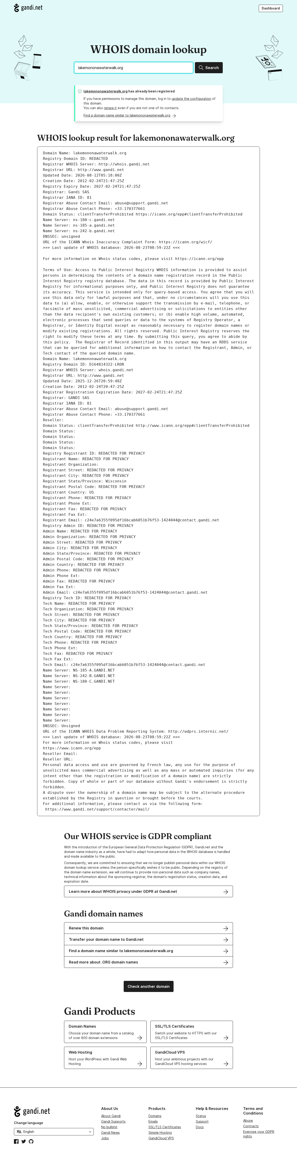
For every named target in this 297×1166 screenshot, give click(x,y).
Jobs (105, 1138)
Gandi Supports (113, 1121)
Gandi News (110, 1132)
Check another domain (149, 986)
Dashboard (271, 8)
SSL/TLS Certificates (164, 1127)
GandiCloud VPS (161, 1138)
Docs (200, 1127)
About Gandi (111, 1116)
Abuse (248, 1120)
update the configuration (191, 99)
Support (202, 1121)
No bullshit (109, 1127)
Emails (153, 1121)
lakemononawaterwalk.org (106, 91)
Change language (28, 1123)
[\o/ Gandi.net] (54, 1111)
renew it (110, 108)
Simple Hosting (160, 1132)
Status (201, 1116)
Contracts (251, 1126)
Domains (154, 1116)
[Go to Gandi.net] (28, 8)
